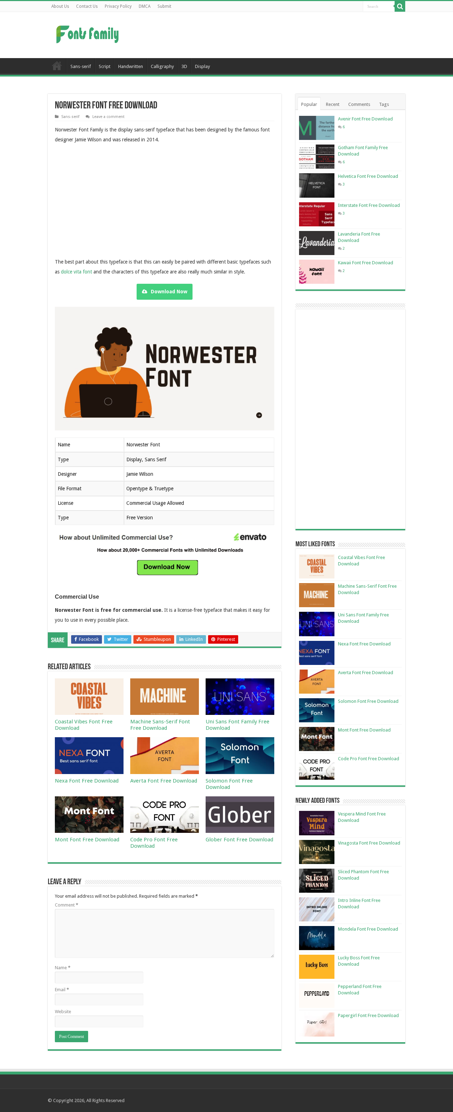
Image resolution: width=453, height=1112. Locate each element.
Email (62, 989)
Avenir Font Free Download (365, 119)
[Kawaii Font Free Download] (316, 272)
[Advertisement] (271, 35)
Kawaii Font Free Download (365, 262)
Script (104, 66)
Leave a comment (108, 116)
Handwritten (130, 66)
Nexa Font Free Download (87, 781)
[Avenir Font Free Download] (316, 128)
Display (202, 66)
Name (62, 967)
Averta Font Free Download (163, 781)
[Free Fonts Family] (88, 32)
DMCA (144, 6)
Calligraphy (162, 66)
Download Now (169, 291)
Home (57, 65)
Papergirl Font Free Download (368, 1015)
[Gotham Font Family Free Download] (316, 157)
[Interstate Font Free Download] (316, 214)
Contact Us (87, 6)
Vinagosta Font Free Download (369, 843)
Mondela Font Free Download (368, 929)
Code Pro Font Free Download (154, 842)
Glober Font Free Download (239, 839)
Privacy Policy (118, 6)
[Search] (400, 6)
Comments (359, 104)
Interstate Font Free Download (369, 205)
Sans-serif (80, 66)
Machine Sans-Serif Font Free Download (160, 724)
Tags (384, 104)
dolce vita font (76, 272)
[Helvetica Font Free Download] (316, 185)
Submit (164, 6)
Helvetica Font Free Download (368, 176)
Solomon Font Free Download (229, 784)
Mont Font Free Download (87, 839)
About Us (60, 6)
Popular (309, 104)
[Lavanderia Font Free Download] (316, 243)
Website (63, 1011)
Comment (66, 905)
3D (184, 66)
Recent (332, 104)
